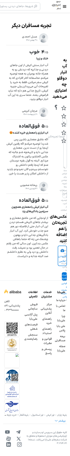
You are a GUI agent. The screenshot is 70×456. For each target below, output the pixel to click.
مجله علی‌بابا (61, 348)
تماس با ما (60, 308)
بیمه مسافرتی (60, 338)
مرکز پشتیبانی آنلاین (46, 308)
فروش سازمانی (33, 306)
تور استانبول (37, 415)
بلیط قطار (24, 415)
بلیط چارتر (62, 415)
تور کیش (50, 415)
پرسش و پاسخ (47, 351)
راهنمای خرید (47, 321)
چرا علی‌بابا (61, 318)
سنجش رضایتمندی (31, 337)
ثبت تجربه (64, 276)
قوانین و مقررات (47, 341)
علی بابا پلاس (61, 328)
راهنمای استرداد (47, 331)
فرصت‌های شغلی (31, 326)
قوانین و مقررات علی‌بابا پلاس (64, 290)
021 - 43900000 (11, 307)
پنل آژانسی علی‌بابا (31, 316)
